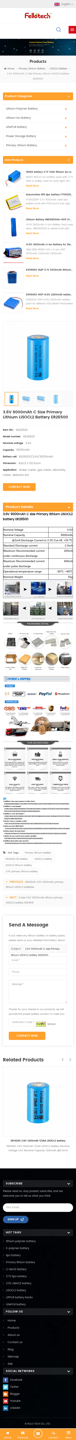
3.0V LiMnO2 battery (18, 1283)
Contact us (15, 1342)
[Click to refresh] (41, 1024)
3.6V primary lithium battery (21, 871)
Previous (61, 1057)
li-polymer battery (17, 1248)
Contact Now (19, 487)
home (10, 69)
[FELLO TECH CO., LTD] (38, 15)
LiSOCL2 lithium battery (18, 865)
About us (14, 1335)
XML (10, 1364)
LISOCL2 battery (43, 859)
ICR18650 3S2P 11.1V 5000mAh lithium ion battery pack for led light (49, 270)
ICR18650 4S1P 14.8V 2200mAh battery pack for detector (49, 295)
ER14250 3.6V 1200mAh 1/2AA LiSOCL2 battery (38, 1141)
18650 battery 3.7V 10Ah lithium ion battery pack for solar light (49, 172)
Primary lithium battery (32, 69)
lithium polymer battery (21, 1241)
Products (13, 1328)
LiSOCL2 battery (58, 69)
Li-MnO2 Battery (16, 1269)
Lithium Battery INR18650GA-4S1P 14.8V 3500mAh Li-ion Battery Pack (49, 219)
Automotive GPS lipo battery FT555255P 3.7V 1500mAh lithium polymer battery (49, 195)
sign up (13, 1219)
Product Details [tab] (19, 507)
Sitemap (13, 1356)
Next (69, 1057)
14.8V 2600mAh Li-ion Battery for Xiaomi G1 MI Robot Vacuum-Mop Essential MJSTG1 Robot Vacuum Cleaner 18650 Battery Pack (49, 244)
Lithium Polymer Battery (22, 108)
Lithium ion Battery (18, 118)
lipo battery (13, 1255)
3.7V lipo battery (16, 1276)
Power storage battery (21, 136)
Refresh (52, 1024)
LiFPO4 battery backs (19, 1298)
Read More (32, 186)
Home (12, 1320)
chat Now (38, 1433)
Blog (10, 1349)
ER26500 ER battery (16, 859)
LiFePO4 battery (16, 127)
